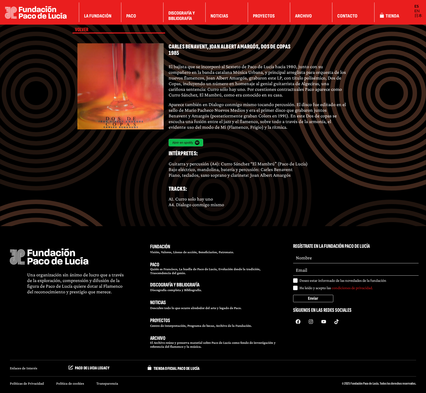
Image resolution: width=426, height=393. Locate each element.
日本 (418, 15)
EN (417, 10)
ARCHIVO (157, 338)
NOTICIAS (158, 302)
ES (416, 6)
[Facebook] (298, 322)
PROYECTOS (160, 320)
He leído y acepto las (336, 288)
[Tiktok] (336, 322)
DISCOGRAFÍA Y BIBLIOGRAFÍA (174, 285)
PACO (154, 264)
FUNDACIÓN (160, 246)
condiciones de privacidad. (352, 288)
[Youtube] (324, 322)
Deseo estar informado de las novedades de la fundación (343, 280)
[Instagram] (311, 322)
